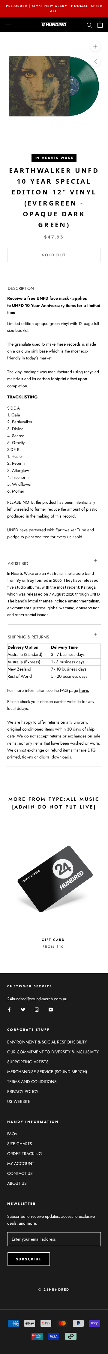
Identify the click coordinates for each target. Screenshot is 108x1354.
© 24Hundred (53, 1289)
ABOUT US (17, 1183)
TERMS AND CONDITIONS (32, 1082)
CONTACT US (20, 1173)
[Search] (89, 24)
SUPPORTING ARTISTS (28, 1062)
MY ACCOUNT (20, 1163)
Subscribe (29, 1259)
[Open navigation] (8, 24)
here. (84, 690)
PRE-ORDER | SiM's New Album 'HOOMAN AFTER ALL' (54, 8)
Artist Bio (18, 563)
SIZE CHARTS (19, 1144)
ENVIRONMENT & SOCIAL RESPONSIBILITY (47, 1042)
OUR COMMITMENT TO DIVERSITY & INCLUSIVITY (53, 1052)
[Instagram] (37, 1009)
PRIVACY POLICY (22, 1091)
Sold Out (54, 255)
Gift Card (53, 939)
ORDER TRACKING (24, 1154)
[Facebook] (9, 1009)
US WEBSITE (18, 1101)
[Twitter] (23, 1009)
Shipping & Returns (28, 637)
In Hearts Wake (54, 157)
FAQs (12, 1134)
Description (21, 288)
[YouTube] (51, 1009)
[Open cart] (100, 25)
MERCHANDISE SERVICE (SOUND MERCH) (47, 1072)
